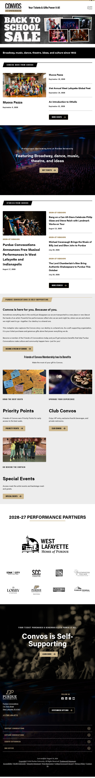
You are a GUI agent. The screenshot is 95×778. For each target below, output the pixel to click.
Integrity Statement (34, 764)
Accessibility (7, 764)
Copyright (22, 761)
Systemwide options (60, 710)
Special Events (11, 496)
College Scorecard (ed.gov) (64, 764)
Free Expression (48, 764)
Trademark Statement (68, 761)
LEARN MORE (46, 654)
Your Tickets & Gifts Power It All (44, 7)
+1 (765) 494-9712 (10, 715)
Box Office (9, 748)
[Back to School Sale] (47, 29)
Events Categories (13, 742)
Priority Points (12, 428)
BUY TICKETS (47, 170)
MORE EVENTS (57, 117)
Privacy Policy (80, 764)
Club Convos (56, 428)
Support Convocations (14, 728)
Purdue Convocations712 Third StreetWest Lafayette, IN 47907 (11, 706)
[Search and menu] (89, 7)
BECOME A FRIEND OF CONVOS (16, 349)
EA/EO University (19, 764)
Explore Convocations (14, 735)
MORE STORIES (57, 285)
